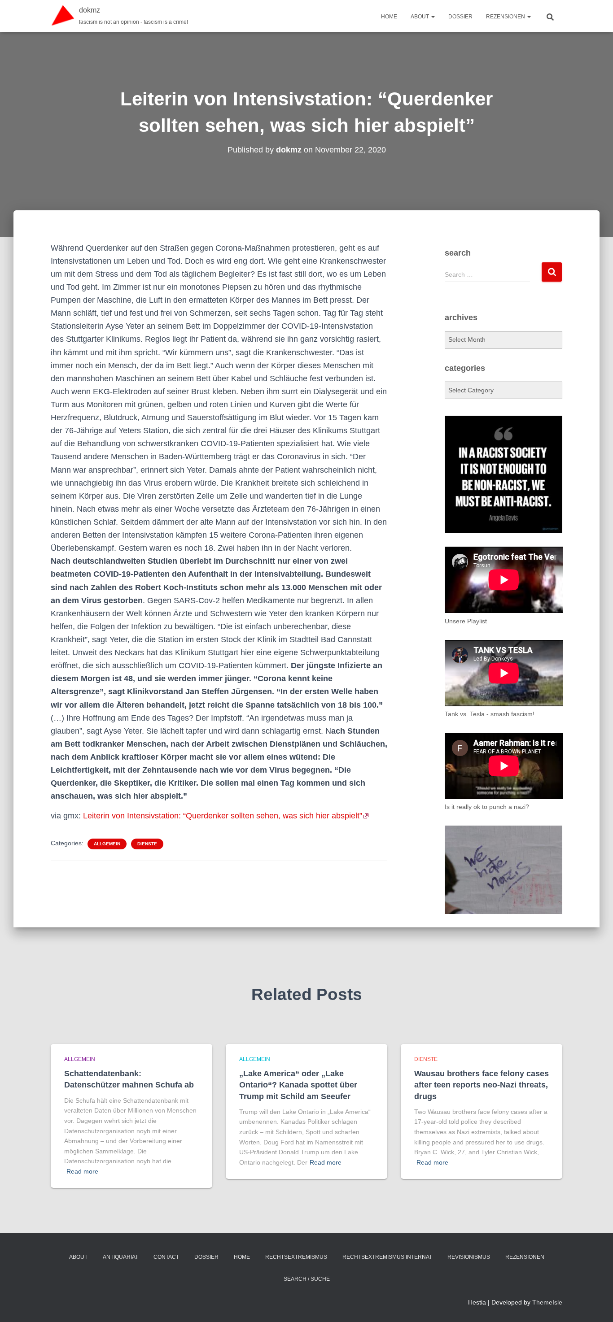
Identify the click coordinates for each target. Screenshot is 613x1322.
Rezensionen (506, 16)
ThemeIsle (547, 1302)
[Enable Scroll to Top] (595, 1304)
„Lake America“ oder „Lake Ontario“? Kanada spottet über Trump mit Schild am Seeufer (298, 1084)
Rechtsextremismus (296, 1257)
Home (389, 16)
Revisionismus (468, 1257)
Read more (82, 1171)
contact (166, 1257)
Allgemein (107, 843)
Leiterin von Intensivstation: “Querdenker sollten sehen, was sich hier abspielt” (222, 815)
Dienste (147, 843)
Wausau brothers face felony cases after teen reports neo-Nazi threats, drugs (481, 1084)
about (420, 16)
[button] (432, 16)
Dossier (460, 16)
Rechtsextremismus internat (387, 1257)
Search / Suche (307, 1279)
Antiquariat (120, 1257)
